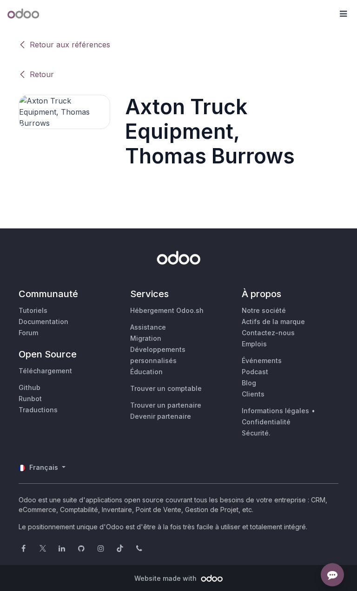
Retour (42, 74)
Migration (145, 338)
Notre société (264, 310)
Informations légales (275, 411)
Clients (253, 394)
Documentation (43, 321)
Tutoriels (33, 310)
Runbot (30, 399)
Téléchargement (45, 371)
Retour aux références (70, 44)
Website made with (166, 578)
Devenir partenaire (160, 416)
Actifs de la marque (273, 321)
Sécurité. (256, 433)
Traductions (38, 410)
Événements (262, 360)
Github (29, 387)
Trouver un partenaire (165, 405)
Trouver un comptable (166, 388)
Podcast (255, 372)
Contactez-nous (268, 333)
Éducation (146, 372)
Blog (249, 383)
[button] (343, 14)
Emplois (254, 344)
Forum (28, 333)
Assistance (148, 327)
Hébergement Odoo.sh (167, 310)
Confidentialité (266, 422)
